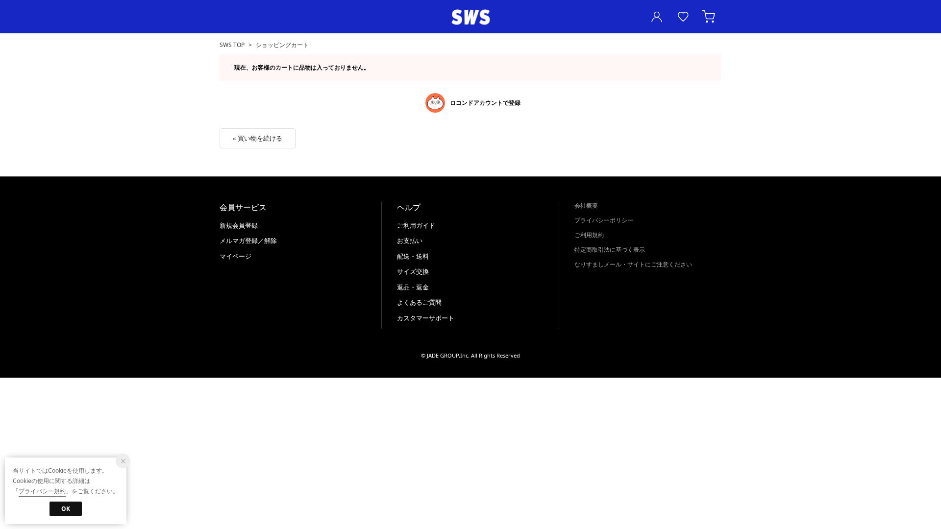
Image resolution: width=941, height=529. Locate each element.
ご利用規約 (589, 235)
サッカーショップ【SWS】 (470, 17)
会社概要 (586, 205)
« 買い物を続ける (257, 138)
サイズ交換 (413, 271)
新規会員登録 (239, 225)
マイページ (235, 256)
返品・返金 (413, 287)
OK (65, 509)
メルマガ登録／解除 (248, 240)
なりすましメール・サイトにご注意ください (633, 264)
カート (709, 16)
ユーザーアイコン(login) (657, 16)
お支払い (409, 240)
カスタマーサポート (425, 317)
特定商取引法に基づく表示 (609, 249)
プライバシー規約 (42, 491)
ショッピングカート (282, 45)
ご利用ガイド (416, 225)
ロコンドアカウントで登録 (485, 102)
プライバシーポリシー (603, 220)
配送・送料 (413, 256)
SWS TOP (232, 45)
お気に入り (683, 16)
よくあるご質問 (419, 302)
